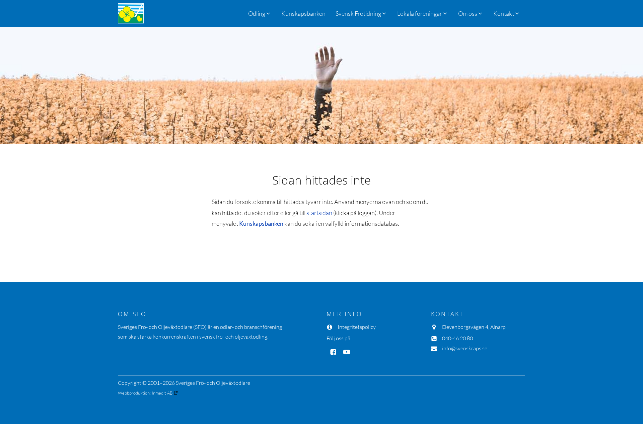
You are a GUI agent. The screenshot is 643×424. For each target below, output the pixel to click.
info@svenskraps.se (464, 348)
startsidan (319, 212)
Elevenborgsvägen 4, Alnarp (474, 327)
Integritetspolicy (357, 327)
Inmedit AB (162, 393)
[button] (361, 13)
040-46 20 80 (457, 338)
